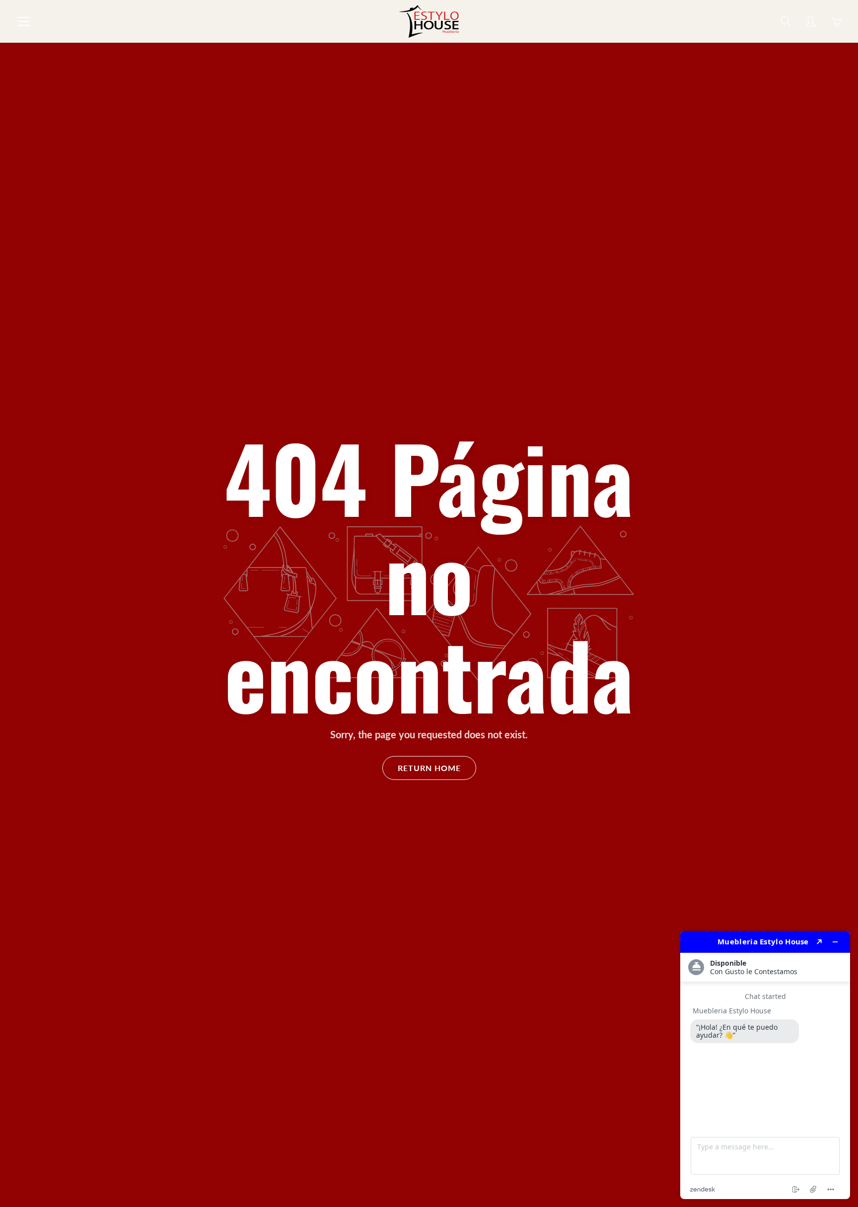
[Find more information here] (765, 1065)
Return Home (429, 768)
